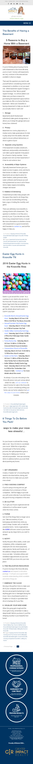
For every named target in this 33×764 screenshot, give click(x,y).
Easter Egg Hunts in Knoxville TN (13, 255)
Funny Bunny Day (10, 341)
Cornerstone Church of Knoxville (15, 348)
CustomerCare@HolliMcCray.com (16, 736)
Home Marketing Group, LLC (18, 728)
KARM (7, 529)
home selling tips (22, 634)
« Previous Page (8, 646)
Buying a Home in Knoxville (18, 233)
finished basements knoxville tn (12, 243)
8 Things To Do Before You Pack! (15, 420)
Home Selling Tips (8, 625)
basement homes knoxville (17, 239)
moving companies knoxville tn (12, 638)
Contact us (19, 371)
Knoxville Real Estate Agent (10, 235)
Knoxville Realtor (23, 627)
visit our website (20, 383)
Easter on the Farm (11, 356)
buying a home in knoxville (17, 632)
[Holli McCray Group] (16, 10)
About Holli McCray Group (22, 1)
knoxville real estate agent (10, 636)
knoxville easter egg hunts (10, 412)
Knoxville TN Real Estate (10, 629)
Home (6, 1)
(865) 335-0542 (17, 16)
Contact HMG (12, 1)
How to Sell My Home (20, 625)
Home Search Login (16, 18)
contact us (6, 571)
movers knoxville (22, 636)
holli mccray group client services (15, 410)
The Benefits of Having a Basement (16, 32)
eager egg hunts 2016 (15, 406)
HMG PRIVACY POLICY (16, 739)
